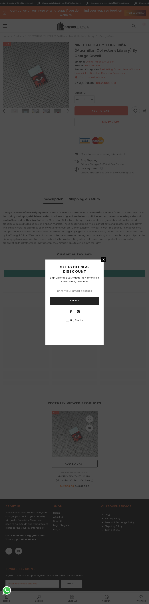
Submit (74, 300)
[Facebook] (70, 312)
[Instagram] (78, 312)
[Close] (103, 259)
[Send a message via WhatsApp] (7, 590)
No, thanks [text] (76, 320)
